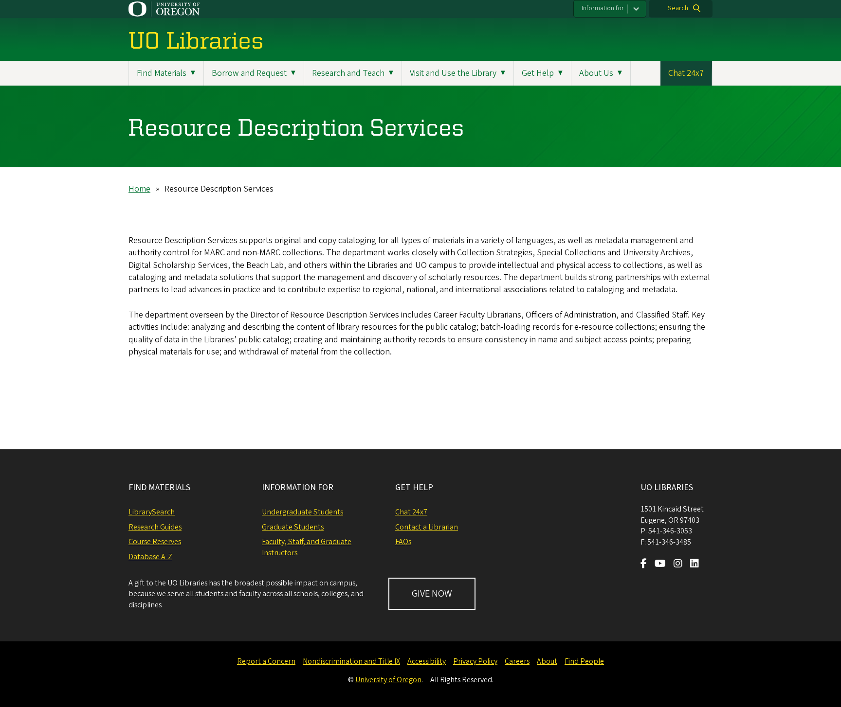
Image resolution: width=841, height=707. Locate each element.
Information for (603, 8)
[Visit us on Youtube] (660, 564)
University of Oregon (388, 679)
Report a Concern (266, 661)
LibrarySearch (151, 512)
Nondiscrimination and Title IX (351, 661)
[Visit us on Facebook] (644, 564)
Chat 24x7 (686, 73)
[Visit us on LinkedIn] (694, 564)
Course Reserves (154, 541)
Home (139, 189)
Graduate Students (293, 527)
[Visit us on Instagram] (678, 564)
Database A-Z (150, 556)
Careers (517, 661)
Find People (584, 661)
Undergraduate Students (302, 512)
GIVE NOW (432, 594)
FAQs (403, 541)
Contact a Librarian (426, 527)
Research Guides (155, 527)
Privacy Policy (475, 661)
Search (678, 8)
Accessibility (426, 661)
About (547, 661)
